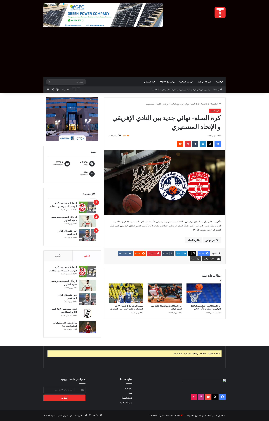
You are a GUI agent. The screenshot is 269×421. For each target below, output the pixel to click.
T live (177, 415)
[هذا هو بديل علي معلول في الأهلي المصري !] (87, 327)
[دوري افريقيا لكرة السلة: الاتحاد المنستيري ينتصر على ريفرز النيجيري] (126, 293)
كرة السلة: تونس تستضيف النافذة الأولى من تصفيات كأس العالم (206, 307)
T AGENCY (154, 415)
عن (130, 393)
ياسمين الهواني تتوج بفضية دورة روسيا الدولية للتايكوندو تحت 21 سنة (180, 89)
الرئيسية (219, 82)
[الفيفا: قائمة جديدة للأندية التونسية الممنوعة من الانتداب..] (87, 207)
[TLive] (220, 12)
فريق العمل (126, 398)
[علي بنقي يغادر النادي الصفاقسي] (87, 235)
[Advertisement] (134, 53)
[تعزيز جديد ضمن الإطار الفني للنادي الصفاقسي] (87, 313)
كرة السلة (205, 103)
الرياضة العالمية (186, 82)
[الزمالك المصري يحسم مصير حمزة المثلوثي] (87, 221)
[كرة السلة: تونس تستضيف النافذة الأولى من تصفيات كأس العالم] (203, 293)
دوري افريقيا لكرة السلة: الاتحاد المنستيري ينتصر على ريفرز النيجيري (126, 307)
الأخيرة (58, 255)
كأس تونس (211, 240)
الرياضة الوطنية (205, 82)
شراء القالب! (126, 402)
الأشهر (86, 255)
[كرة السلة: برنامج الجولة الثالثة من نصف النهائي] (165, 293)
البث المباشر (149, 82)
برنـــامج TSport (167, 82)
